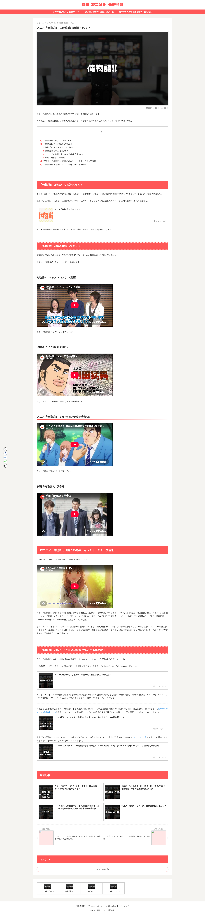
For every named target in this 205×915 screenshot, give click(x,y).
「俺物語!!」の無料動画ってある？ (58, 144)
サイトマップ (124, 906)
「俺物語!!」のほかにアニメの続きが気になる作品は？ (66, 164)
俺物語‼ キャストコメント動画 (59, 147)
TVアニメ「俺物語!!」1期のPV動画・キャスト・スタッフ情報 (69, 161)
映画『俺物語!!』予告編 (55, 158)
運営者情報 (80, 906)
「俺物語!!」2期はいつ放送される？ (58, 140)
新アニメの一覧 (140, 737)
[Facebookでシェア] (5, 453)
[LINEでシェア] (5, 461)
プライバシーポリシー (95, 906)
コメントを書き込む (102, 869)
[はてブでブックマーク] (5, 457)
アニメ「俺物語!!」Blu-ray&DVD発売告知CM (64, 154)
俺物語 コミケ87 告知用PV (56, 151)
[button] (5, 466)
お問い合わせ (111, 906)
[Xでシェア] (5, 449)
